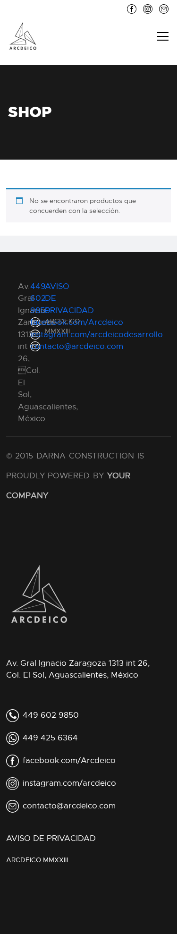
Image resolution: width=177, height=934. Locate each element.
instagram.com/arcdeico (69, 783)
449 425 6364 (50, 738)
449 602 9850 (51, 715)
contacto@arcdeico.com (76, 346)
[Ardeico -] (23, 36)
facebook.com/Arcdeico (76, 322)
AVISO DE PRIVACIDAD (51, 838)
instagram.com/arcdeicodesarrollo (96, 335)
